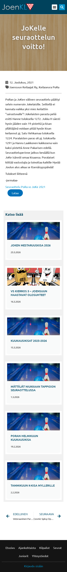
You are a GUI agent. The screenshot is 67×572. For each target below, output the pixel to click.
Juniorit (23, 556)
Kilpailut (44, 547)
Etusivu (10, 547)
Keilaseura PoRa (49, 87)
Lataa (15, 193)
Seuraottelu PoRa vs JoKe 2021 (25, 186)
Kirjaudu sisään (33, 566)
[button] (54, 7)
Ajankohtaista (27, 547)
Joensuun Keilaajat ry (23, 87)
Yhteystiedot (40, 556)
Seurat (57, 547)
